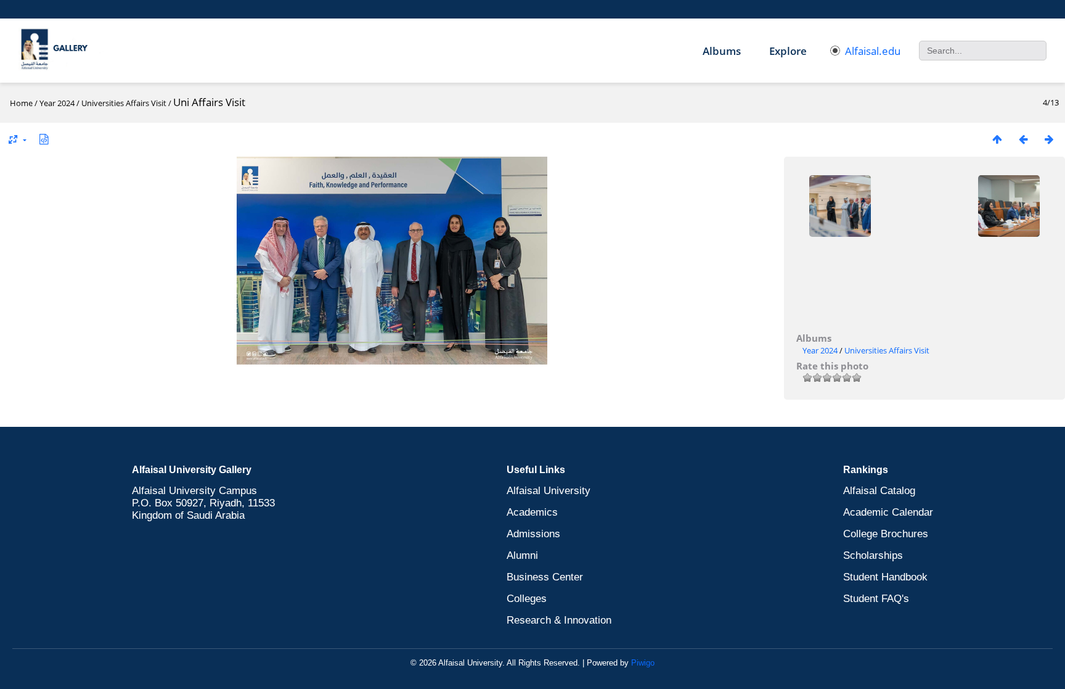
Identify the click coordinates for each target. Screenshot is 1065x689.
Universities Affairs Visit (123, 103)
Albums (722, 51)
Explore (788, 51)
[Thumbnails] (997, 139)
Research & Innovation (559, 620)
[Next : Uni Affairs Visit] (1049, 139)
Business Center (545, 577)
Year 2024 (57, 103)
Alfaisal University (548, 491)
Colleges (527, 598)
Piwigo (643, 662)
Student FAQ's (876, 598)
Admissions (533, 534)
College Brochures (885, 534)
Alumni (522, 555)
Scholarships (873, 555)
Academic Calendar (888, 512)
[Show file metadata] (44, 139)
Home (21, 103)
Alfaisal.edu (872, 51)
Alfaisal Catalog (879, 491)
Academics (532, 512)
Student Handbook (885, 577)
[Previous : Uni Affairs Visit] (1023, 139)
